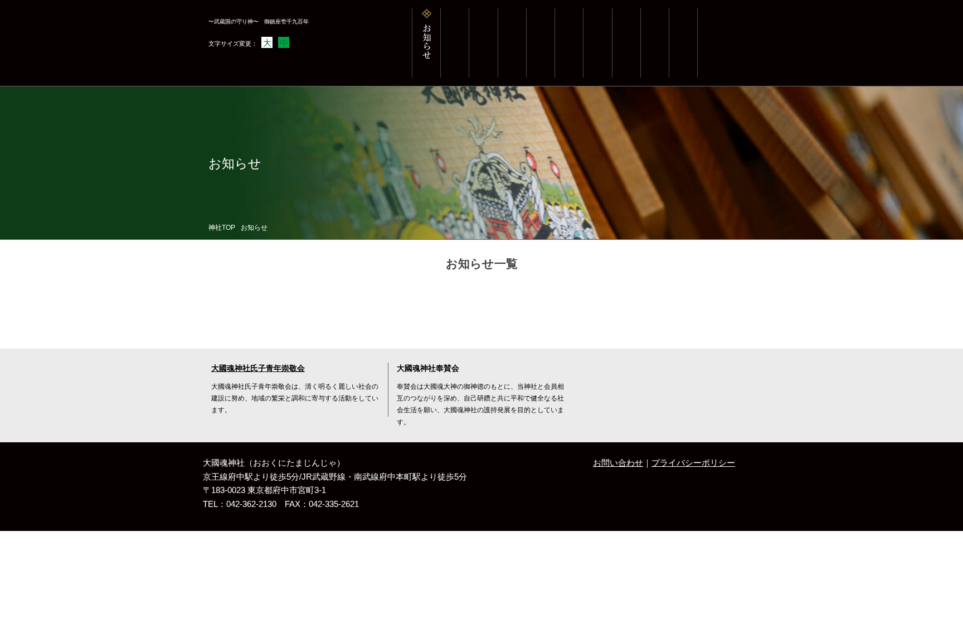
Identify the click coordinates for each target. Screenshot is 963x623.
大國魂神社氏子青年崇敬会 (258, 368)
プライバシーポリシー (693, 462)
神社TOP (221, 227)
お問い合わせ (618, 462)
